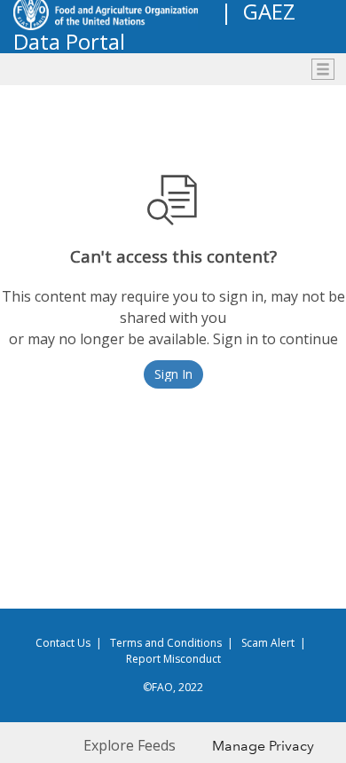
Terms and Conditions (166, 642)
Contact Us (62, 642)
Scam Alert (268, 642)
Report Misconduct (173, 658)
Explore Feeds (129, 745)
